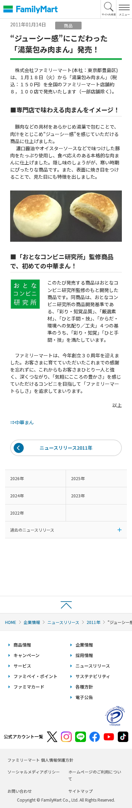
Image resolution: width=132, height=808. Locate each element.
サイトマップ (80, 791)
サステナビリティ (92, 676)
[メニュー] (124, 9)
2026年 (17, 478)
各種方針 (84, 686)
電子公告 (84, 697)
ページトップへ (66, 604)
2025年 (78, 478)
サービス (22, 666)
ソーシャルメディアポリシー (33, 772)
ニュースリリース (63, 622)
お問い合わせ (19, 791)
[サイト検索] (108, 9)
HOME (10, 622)
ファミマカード (29, 686)
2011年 (93, 622)
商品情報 (22, 645)
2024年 (17, 495)
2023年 (78, 495)
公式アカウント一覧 (23, 736)
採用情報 (84, 655)
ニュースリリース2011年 (66, 447)
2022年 (17, 513)
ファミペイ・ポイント (36, 676)
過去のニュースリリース (32, 530)
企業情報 (32, 622)
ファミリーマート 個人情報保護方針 (40, 760)
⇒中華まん (22, 422)
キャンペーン (27, 655)
